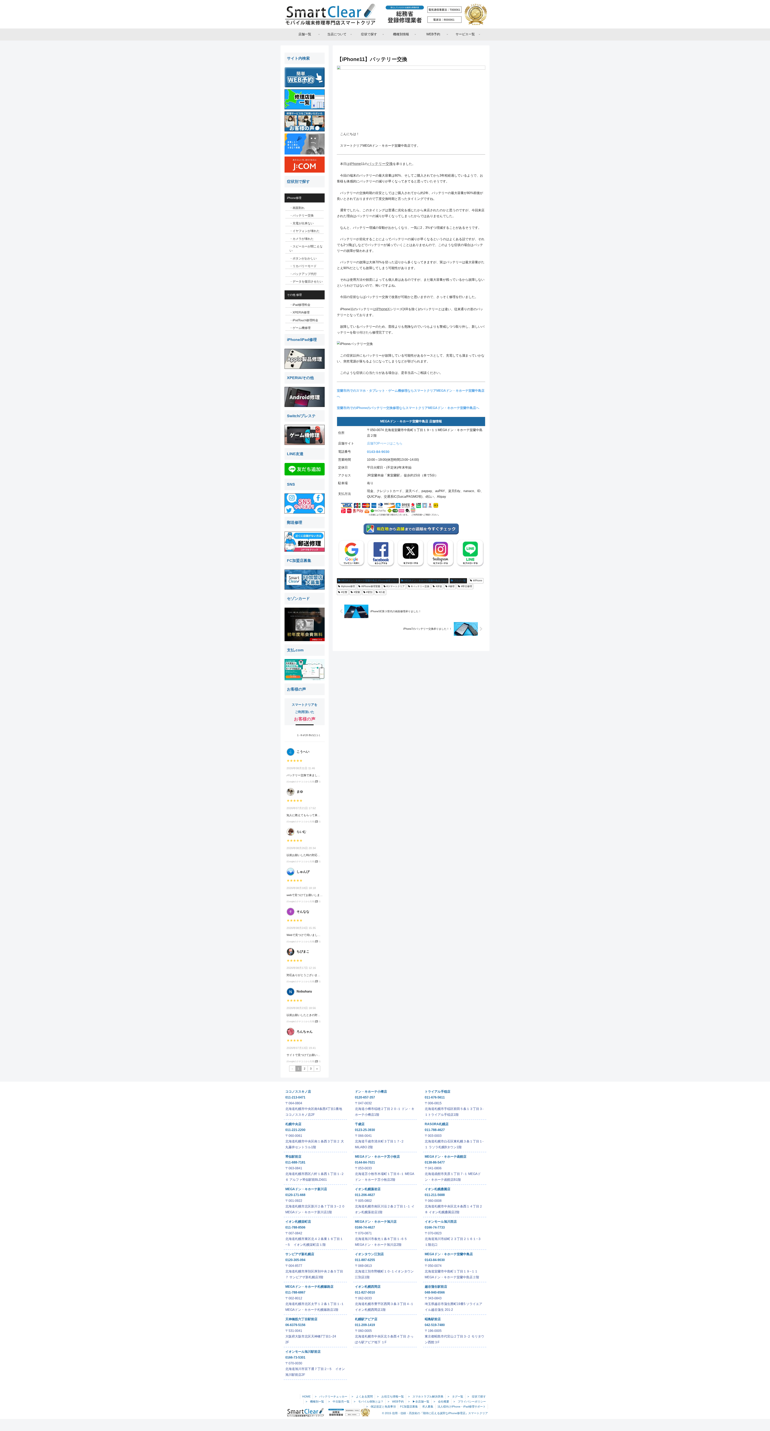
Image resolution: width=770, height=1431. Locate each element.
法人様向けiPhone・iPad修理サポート (462, 1406)
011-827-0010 (365, 1292)
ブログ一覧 (460, 580)
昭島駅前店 (433, 1319)
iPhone (355, 164)
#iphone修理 (348, 586)
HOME (306, 1396)
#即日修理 (466, 586)
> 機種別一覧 (315, 1401)
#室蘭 (357, 592)
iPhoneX (383, 309)
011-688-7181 (295, 1162)
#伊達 (439, 586)
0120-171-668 (295, 1195)
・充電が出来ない (302, 223)
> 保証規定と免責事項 (381, 1406)
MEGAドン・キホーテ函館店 (445, 1156)
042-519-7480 (435, 1325)
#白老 (382, 592)
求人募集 (427, 1406)
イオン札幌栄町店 (298, 1221)
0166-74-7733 (435, 1227)
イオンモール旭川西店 (441, 1221)
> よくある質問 (362, 1396)
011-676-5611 (435, 1097)
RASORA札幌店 (437, 1124)
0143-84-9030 (378, 452)
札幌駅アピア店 (366, 1319)
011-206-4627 (365, 1195)
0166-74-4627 (365, 1227)
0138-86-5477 (435, 1162)
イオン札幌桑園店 (437, 1189)
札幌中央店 (293, 1124)
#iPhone (477, 580)
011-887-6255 (365, 1260)
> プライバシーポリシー (469, 1401)
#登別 (369, 592)
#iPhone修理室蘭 (370, 586)
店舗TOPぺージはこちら (384, 443)
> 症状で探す (476, 1396)
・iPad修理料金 (300, 304)
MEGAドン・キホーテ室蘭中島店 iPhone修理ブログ (369, 580)
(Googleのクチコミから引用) (301, 781)
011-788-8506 (295, 1227)
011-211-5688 (435, 1195)
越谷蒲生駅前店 (436, 1286)
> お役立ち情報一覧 (390, 1396)
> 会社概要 (441, 1401)
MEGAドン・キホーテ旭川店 (376, 1221)
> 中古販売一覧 (339, 1401)
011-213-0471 (295, 1097)
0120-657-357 (365, 1097)
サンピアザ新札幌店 (299, 1254)
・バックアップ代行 (303, 274)
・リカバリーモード (303, 266)
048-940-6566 (435, 1292)
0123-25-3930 (365, 1130)
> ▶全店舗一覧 (418, 1401)
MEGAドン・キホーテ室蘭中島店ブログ (425, 580)
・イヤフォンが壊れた (305, 231)
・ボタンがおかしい (303, 258)
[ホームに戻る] (385, 14)
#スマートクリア (395, 586)
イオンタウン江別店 (369, 1254)
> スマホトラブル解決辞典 (425, 1396)
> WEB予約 (396, 1401)
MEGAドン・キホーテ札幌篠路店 (309, 1286)
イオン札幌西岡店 (368, 1286)
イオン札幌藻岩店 (368, 1189)
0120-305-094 (295, 1260)
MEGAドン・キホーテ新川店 (306, 1189)
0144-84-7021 (365, 1162)
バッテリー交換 (380, 164)
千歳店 (360, 1124)
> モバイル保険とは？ (368, 1401)
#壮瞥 (344, 592)
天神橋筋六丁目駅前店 (301, 1319)
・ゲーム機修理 (300, 328)
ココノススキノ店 (298, 1091)
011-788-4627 (435, 1130)
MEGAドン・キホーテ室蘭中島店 (449, 1254)
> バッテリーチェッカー (331, 1396)
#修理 (451, 586)
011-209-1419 (365, 1325)
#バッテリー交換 (420, 586)
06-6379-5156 (295, 1325)
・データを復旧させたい (306, 281)
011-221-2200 (295, 1130)
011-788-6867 (295, 1292)
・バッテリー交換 (302, 215)
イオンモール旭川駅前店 (303, 1351)
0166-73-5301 (295, 1357)
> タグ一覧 (455, 1396)
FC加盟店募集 (409, 1406)
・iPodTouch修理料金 (304, 320)
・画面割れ (297, 208)
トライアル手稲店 (437, 1091)
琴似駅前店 (293, 1156)
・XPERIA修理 (300, 312)
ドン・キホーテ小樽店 (371, 1091)
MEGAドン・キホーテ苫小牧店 (377, 1156)
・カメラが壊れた (302, 238)
